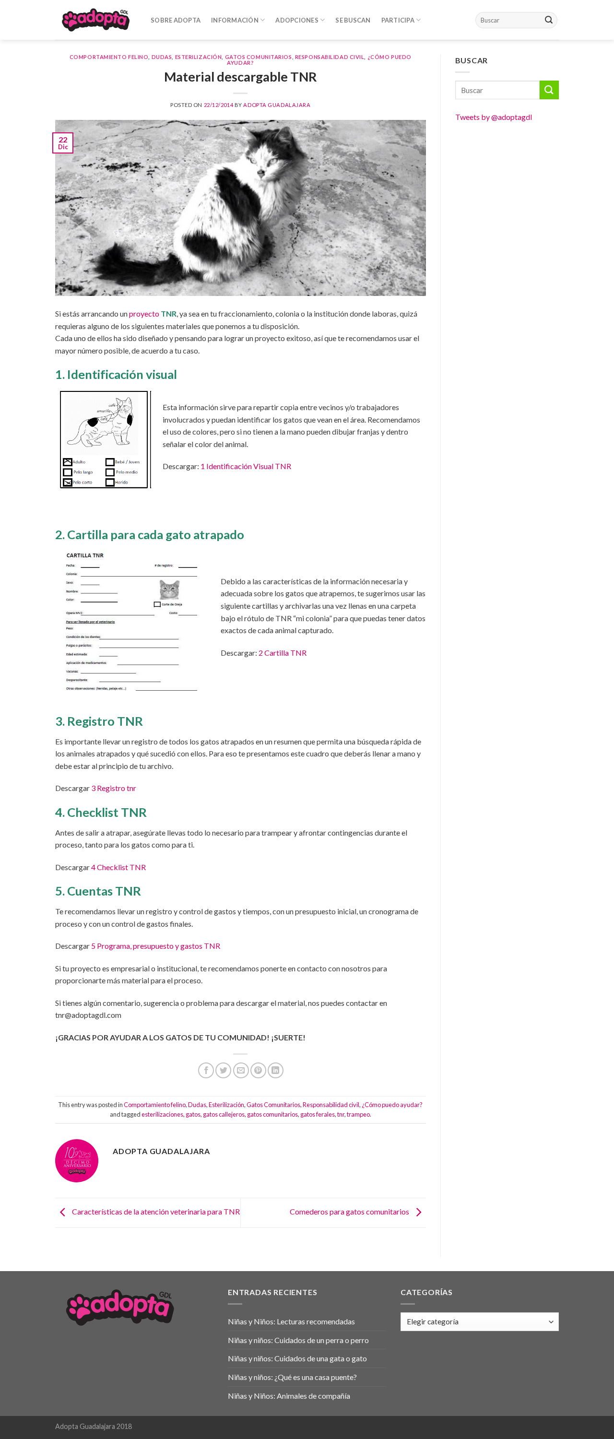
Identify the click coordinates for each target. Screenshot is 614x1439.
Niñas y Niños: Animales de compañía (289, 1395)
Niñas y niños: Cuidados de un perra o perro (298, 1340)
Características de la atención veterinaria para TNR (155, 1211)
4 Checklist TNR (118, 867)
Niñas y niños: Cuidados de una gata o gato (297, 1358)
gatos (193, 1114)
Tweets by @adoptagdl (493, 116)
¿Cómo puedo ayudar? (392, 1105)
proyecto (153, 313)
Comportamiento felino (109, 57)
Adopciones (297, 20)
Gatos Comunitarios (258, 57)
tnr (340, 1114)
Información (235, 20)
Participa (397, 20)
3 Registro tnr (113, 787)
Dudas (162, 57)
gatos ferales (317, 1114)
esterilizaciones (162, 1114)
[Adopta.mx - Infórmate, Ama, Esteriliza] (95, 19)
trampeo (358, 1114)
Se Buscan (352, 20)
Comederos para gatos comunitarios (350, 1211)
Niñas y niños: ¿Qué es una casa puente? (292, 1376)
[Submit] (549, 20)
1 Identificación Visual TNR (246, 466)
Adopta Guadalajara (276, 105)
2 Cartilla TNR (283, 652)
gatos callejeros (224, 1114)
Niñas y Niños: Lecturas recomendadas (291, 1321)
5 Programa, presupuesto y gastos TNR (155, 945)
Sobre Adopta (176, 20)
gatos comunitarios (272, 1114)
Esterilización (198, 57)
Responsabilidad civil (330, 57)
